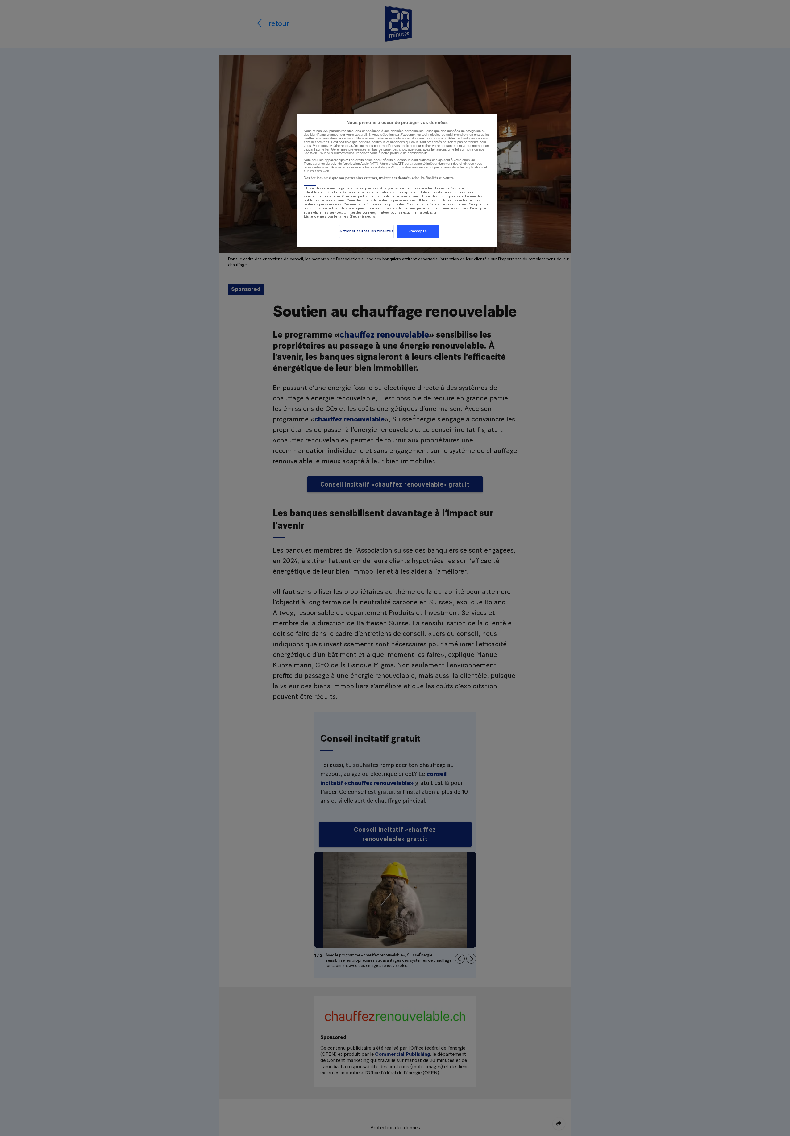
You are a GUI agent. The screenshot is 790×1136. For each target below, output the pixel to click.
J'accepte (418, 231)
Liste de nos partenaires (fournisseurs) (340, 216)
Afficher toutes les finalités (366, 231)
